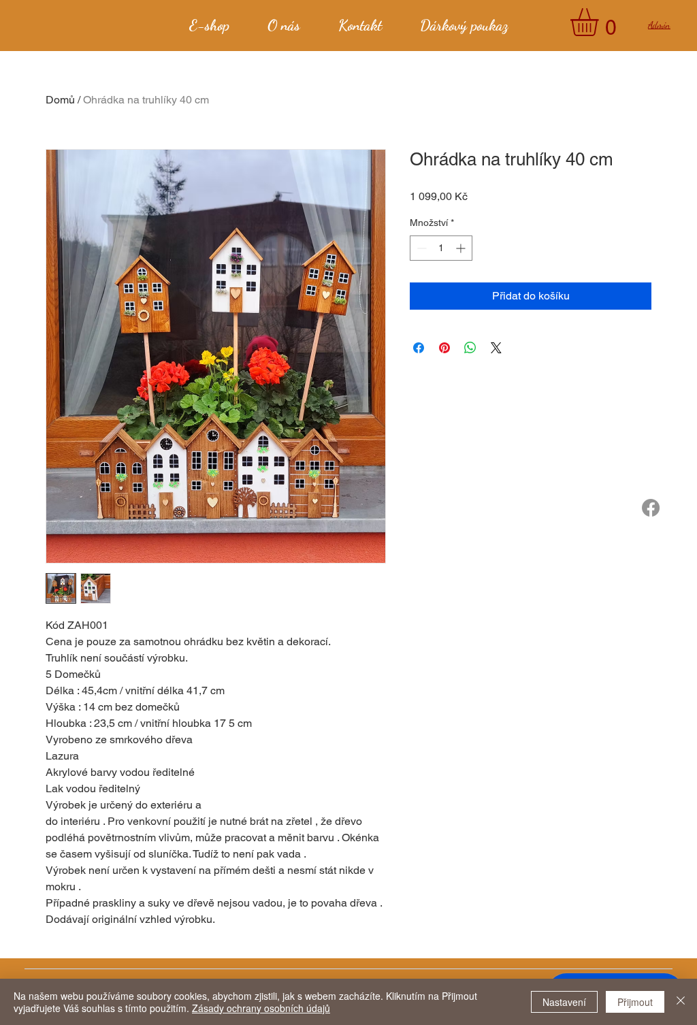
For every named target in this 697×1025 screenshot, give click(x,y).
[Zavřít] (680, 1002)
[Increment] (461, 248)
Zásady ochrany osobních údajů (261, 1008)
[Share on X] (496, 348)
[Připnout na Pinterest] (444, 348)
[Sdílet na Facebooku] (418, 348)
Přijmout (635, 1002)
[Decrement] (420, 248)
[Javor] (651, 508)
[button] (600, 22)
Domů (60, 99)
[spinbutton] (441, 248)
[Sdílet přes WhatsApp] (470, 348)
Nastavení (564, 1002)
